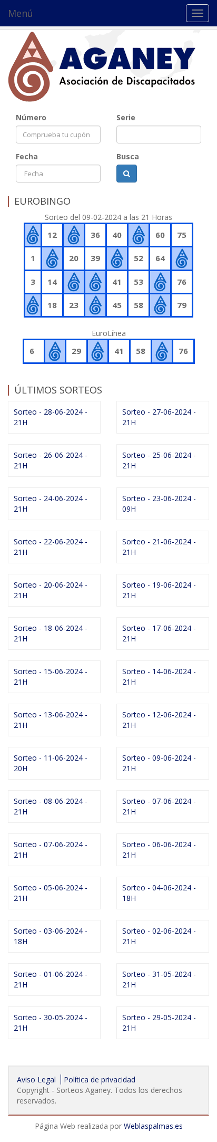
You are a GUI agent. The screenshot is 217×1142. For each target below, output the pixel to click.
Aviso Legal (36, 1079)
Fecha (27, 156)
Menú (20, 13)
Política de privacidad (99, 1079)
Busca (127, 156)
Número (31, 117)
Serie (125, 117)
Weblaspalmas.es (153, 1126)
